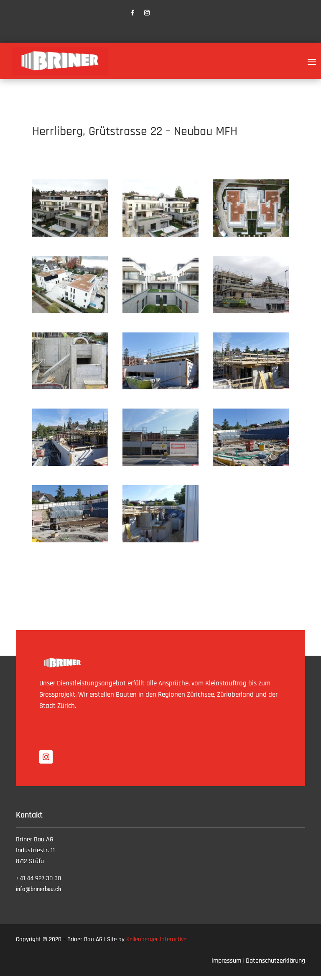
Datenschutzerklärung (275, 960)
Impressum (226, 960)
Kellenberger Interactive (156, 939)
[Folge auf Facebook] (132, 13)
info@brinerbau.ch (38, 889)
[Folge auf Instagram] (147, 13)
